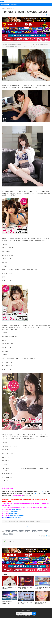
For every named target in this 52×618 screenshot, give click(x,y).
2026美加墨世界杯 (5, 4)
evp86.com (36, 493)
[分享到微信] (44, 15)
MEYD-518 (8, 531)
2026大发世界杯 (13, 4)
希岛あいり (27, 531)
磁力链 (21, 615)
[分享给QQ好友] (47, 15)
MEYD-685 (21, 531)
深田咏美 (11, 533)
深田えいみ (5, 533)
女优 (26, 615)
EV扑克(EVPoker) (8, 488)
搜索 (34, 613)
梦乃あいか (40, 531)
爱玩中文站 (3, 1)
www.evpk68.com (15, 511)
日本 (24, 615)
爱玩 (5, 15)
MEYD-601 (14, 531)
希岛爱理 (34, 531)
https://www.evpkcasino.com (16, 515)
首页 (8, 8)
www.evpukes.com (13, 513)
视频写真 (33, 615)
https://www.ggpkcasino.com (16, 517)
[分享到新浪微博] (42, 15)
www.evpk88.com (16, 509)
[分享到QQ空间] (49, 15)
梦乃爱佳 (46, 531)
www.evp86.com (41, 491)
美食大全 (12, 8)
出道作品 (29, 615)
